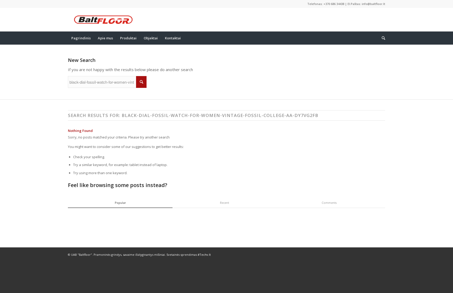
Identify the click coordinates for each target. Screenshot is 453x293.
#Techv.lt (204, 255)
